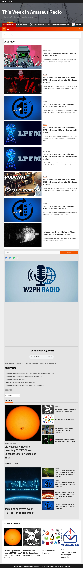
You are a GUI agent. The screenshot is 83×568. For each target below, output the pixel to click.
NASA (11, 443)
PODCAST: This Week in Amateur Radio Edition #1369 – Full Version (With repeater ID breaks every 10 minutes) (60, 182)
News (44, 151)
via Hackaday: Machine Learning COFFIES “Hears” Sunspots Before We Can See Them (29, 373)
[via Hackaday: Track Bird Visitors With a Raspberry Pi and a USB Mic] (48, 439)
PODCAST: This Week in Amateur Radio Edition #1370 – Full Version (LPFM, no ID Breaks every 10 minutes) (60, 129)
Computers (57, 416)
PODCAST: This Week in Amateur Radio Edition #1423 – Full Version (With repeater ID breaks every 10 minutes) (65, 495)
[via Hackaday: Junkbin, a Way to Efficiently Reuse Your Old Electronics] (48, 429)
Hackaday (45, 50)
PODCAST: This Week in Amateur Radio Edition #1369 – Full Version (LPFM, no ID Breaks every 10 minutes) (60, 156)
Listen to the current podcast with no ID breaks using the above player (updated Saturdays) (30, 363)
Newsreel (45, 124)
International (64, 548)
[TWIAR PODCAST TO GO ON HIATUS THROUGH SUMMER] (23, 485)
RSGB (62, 549)
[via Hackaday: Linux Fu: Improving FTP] (48, 419)
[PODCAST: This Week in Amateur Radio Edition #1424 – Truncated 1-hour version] (48, 483)
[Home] (4, 29)
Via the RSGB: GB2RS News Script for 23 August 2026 (20, 382)
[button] (7, 29)
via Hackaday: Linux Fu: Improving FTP (68, 24)
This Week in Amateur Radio (32, 12)
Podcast (45, 74)
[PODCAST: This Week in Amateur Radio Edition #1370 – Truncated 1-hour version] (23, 108)
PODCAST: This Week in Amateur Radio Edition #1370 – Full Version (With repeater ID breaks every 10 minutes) (60, 80)
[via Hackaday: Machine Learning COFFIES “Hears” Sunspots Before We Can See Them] (23, 423)
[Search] (80, 28)
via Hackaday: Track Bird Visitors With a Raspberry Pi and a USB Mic (65, 440)
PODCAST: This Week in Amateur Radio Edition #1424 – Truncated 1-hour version (65, 484)
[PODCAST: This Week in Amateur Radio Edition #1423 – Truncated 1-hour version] (48, 505)
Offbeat (50, 50)
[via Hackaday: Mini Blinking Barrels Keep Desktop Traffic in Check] (48, 409)
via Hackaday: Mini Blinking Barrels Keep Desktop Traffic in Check (33, 24)
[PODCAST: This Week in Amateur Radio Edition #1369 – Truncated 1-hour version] (23, 210)
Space (14, 443)
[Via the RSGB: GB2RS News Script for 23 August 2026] (70, 537)
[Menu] (7, 29)
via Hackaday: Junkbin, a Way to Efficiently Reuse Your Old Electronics (24, 385)
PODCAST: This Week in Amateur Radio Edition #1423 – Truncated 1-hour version (65, 506)
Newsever (58, 566)
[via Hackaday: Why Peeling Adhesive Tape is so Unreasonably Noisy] (23, 57)
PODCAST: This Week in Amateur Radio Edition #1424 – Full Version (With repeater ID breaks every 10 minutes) (65, 473)
